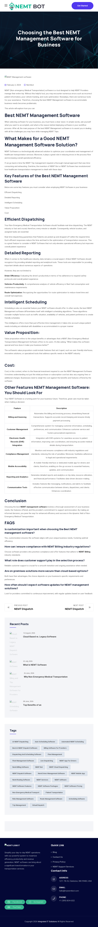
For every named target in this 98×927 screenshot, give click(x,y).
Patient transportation (54, 792)
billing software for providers (55, 748)
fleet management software (23, 761)
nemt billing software (20, 767)
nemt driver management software (51, 773)
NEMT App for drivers (67, 761)
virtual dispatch (38, 805)
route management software (51, 799)
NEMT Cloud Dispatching (58, 767)
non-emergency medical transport (25, 792)
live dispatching (46, 761)
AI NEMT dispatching (20, 742)
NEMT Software (60, 780)
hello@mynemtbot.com (69, 891)
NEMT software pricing (73, 786)
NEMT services (42, 780)
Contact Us (58, 857)
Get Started (82, 6)
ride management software (23, 799)
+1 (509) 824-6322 (67, 900)
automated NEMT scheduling (73, 742)
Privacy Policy (59, 862)
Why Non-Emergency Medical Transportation (46, 676)
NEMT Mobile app (78, 773)
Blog (55, 852)
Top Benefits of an (32, 705)
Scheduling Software (77, 799)
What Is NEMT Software (35, 665)
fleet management (55, 754)
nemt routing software (21, 780)
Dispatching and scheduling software (26, 754)
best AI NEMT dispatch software (24, 748)
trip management (19, 805)
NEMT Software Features (21, 786)
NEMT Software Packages (48, 786)
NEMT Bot (39, 767)
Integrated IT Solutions (47, 921)
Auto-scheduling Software (45, 742)
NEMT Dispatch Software (21, 773)
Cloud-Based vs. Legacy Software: (40, 636)
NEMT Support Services (63, 867)
